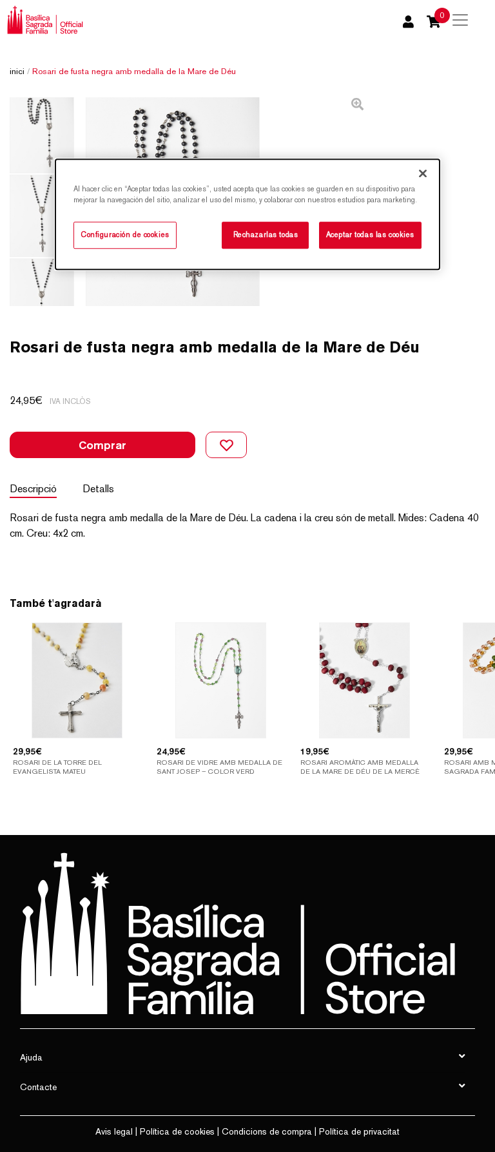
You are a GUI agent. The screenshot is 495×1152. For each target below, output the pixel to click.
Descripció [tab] (33, 489)
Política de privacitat (359, 1131)
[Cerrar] (423, 173)
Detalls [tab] (98, 489)
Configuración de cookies (125, 235)
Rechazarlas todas (265, 235)
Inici (17, 71)
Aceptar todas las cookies (370, 235)
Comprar (102, 445)
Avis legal (114, 1131)
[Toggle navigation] (460, 20)
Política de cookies (177, 1131)
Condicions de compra (267, 1131)
